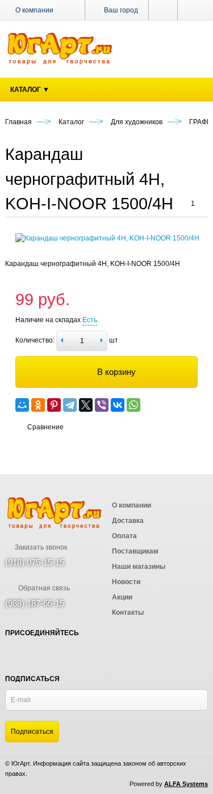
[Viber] (101, 405)
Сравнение (45, 427)
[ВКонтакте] (117, 405)
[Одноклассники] (38, 405)
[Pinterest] (54, 405)
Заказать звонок (40, 547)
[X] (86, 405)
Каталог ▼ (29, 90)
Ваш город (120, 10)
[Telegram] (70, 405)
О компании (34, 10)
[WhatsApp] (133, 405)
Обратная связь (43, 588)
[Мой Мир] (22, 405)
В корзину (116, 372)
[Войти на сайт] (193, 10)
